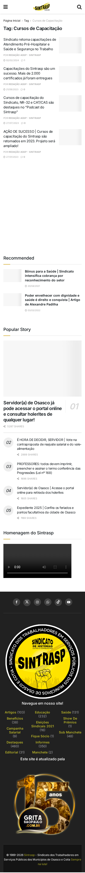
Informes (43, 742)
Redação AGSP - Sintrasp (25, 55)
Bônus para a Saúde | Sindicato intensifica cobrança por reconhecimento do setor (49, 275)
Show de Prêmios (70, 720)
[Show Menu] (5, 7)
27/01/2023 (11, 156)
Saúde (66, 712)
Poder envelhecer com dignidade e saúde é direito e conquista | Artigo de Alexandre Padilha (52, 299)
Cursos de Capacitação (47, 20)
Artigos (10, 712)
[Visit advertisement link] (42, 207)
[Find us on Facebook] (16, 602)
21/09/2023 (11, 89)
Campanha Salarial (15, 730)
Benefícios (15, 718)
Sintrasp (29, 855)
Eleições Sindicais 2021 (42, 724)
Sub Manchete (70, 732)
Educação (42, 712)
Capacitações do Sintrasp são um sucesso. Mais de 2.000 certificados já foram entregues (29, 73)
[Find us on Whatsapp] (47, 602)
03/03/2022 (33, 310)
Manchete (40, 752)
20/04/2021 (33, 286)
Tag (26, 20)
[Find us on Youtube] (68, 602)
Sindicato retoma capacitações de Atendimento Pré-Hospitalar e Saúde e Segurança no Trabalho (29, 44)
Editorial (11, 752)
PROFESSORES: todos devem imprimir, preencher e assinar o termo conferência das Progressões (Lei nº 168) (48, 468)
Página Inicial (11, 20)
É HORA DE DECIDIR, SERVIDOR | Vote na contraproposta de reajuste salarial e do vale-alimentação (49, 444)
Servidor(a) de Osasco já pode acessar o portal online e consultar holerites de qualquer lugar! (32, 411)
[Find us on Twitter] (27, 602)
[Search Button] (79, 7)
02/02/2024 (12, 60)
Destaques (15, 742)
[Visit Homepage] (42, 6)
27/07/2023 (12, 123)
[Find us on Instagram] (37, 602)
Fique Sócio (40, 736)
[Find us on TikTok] (58, 602)
